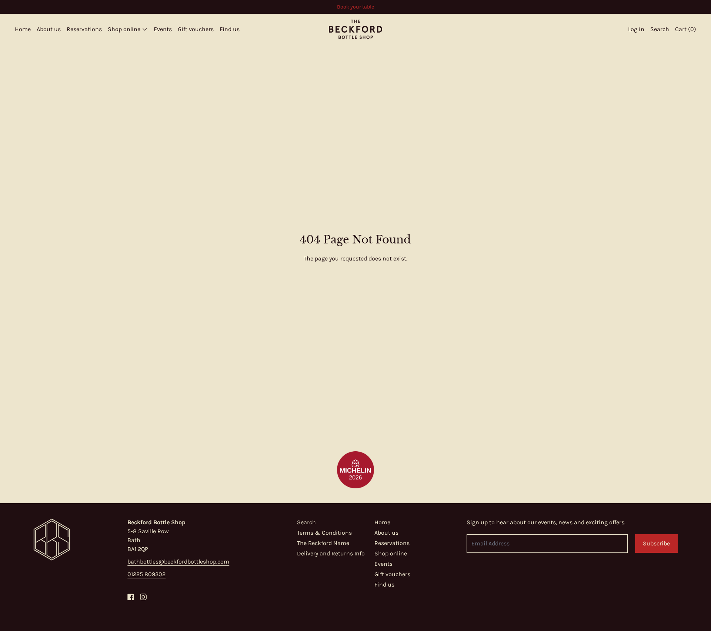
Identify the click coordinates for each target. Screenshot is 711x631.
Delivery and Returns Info (331, 553)
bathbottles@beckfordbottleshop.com (178, 561)
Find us (230, 29)
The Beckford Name (323, 543)
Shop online (390, 553)
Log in (636, 29)
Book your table (355, 7)
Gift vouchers (196, 29)
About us (49, 29)
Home (23, 29)
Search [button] (659, 29)
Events (163, 29)
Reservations (84, 29)
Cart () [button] (685, 29)
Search (306, 522)
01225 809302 (146, 574)
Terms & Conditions (324, 532)
